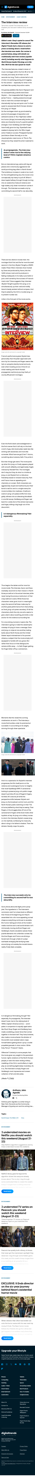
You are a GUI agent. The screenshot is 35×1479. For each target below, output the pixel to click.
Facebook (2, 1364)
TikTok (20, 1364)
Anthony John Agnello (8, 32)
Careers (3, 1446)
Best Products (24, 1389)
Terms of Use (5, 1457)
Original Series (24, 1395)
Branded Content (25, 1407)
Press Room (23, 1450)
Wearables (23, 1380)
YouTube (16, 1364)
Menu (2, 7)
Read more (7, 1191)
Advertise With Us (6, 1409)
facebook (13, 1098)
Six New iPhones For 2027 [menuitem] (19, 11)
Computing (4, 1380)
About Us (4, 1402)
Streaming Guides (25, 1386)
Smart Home (5, 1389)
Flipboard (2, 1369)
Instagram (7, 1364)
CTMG (10, 1078)
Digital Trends (9, 9)
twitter (16, 1098)
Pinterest (24, 1364)
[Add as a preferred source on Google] (6, 35)
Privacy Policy (24, 1446)
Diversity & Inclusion (7, 1454)
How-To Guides (24, 1392)
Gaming (3, 1383)
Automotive (4, 1395)
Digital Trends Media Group (9, 1463)
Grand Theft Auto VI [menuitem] (6, 11)
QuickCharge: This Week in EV (9, 1118)
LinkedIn (29, 1364)
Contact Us (4, 1405)
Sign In (30, 7)
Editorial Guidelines (6, 1412)
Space (22, 1383)
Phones (3, 1377)
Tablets (22, 1377)
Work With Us (5, 1450)
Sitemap (22, 1454)
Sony (22, 1118)
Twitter (11, 1364)
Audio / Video (5, 1386)
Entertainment (5, 1392)
